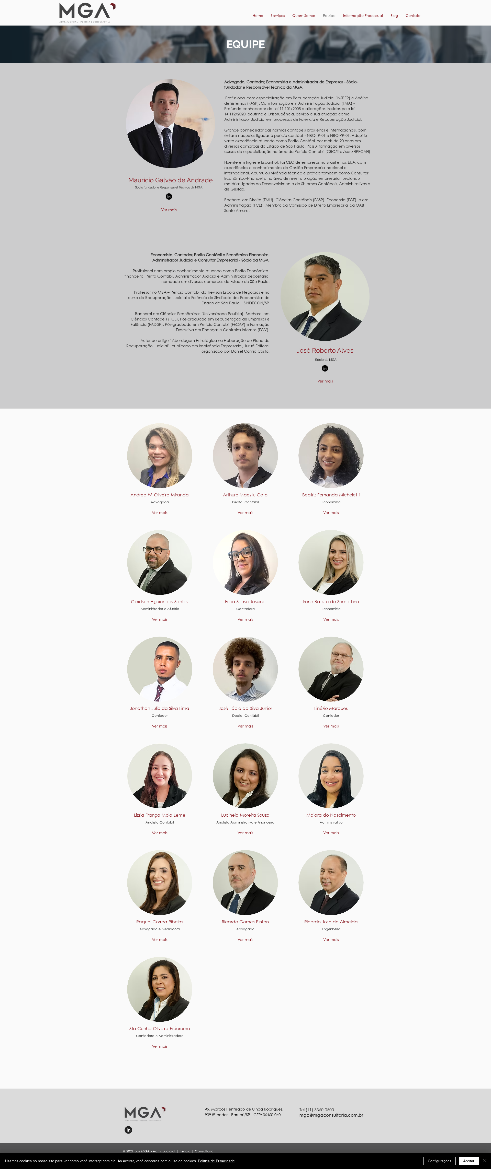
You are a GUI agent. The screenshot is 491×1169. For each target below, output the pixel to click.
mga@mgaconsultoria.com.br (331, 1115)
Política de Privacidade (216, 1160)
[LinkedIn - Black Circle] (169, 196)
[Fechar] (485, 1161)
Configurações (439, 1160)
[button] (363, 15)
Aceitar (468, 1160)
